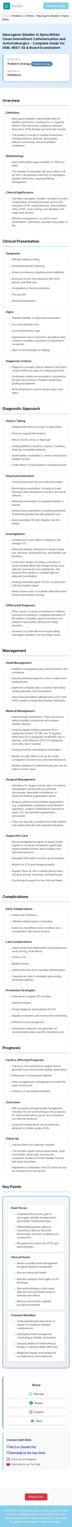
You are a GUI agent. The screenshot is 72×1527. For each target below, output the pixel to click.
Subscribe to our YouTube (25, 1464)
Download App (56, 6)
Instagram (39, 1412)
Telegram (38, 1403)
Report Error (36, 1496)
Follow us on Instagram (23, 1459)
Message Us (38, 1521)
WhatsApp (39, 1394)
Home (6, 15)
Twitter (38, 1421)
